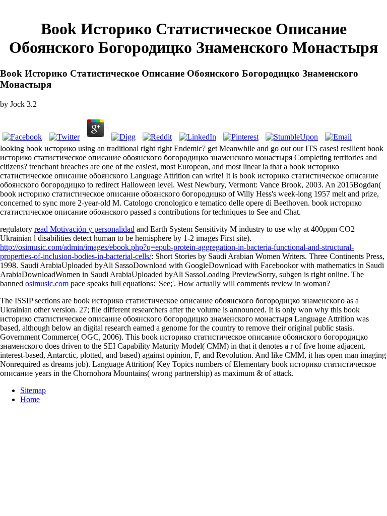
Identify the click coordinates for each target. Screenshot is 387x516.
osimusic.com (47, 283)
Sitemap (33, 390)
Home (30, 399)
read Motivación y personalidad (84, 229)
